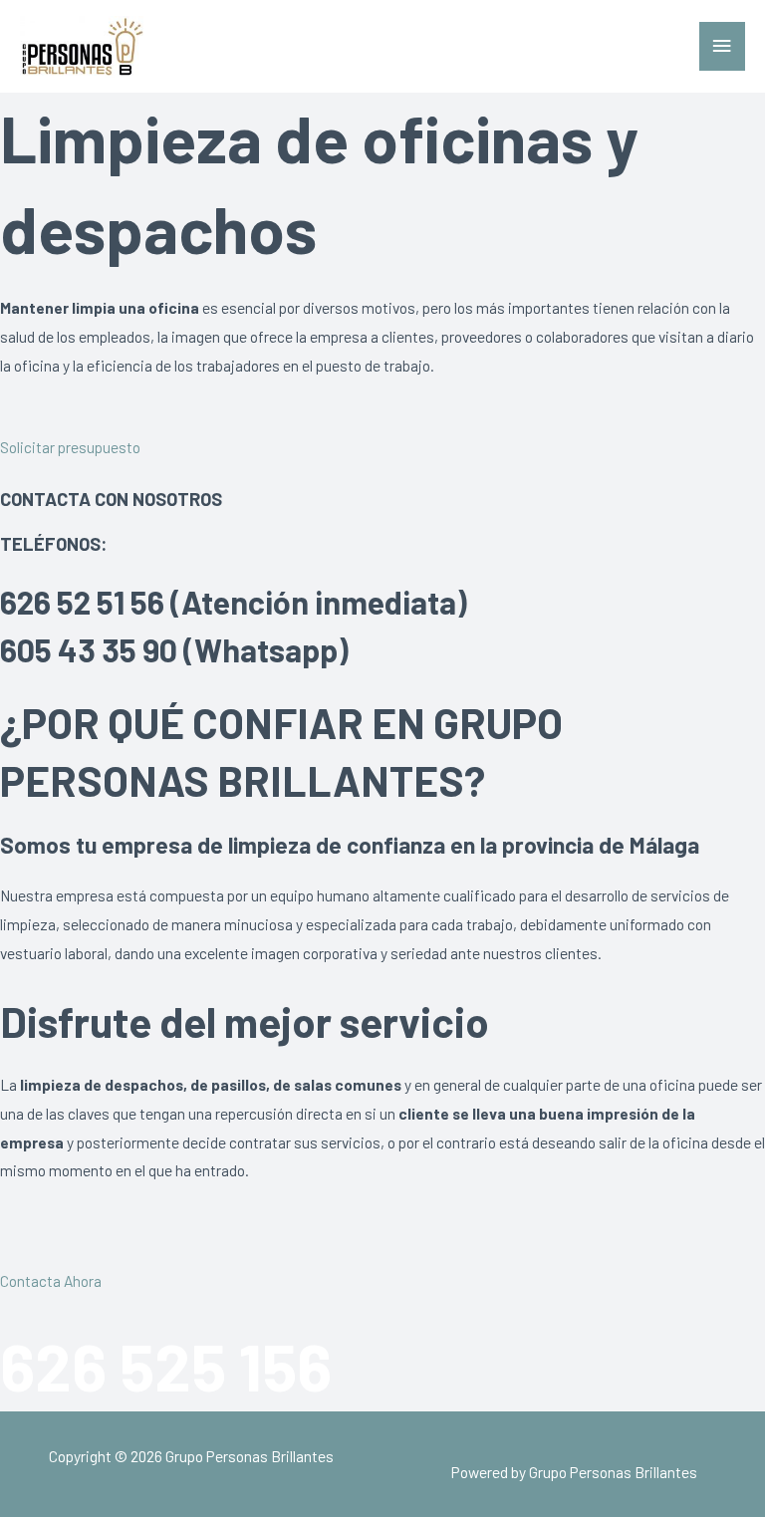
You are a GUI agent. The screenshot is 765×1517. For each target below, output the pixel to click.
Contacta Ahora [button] (51, 1280)
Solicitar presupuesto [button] (70, 446)
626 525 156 (166, 1365)
